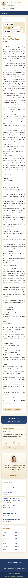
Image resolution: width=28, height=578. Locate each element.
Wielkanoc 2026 (7, 492)
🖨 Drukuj (7, 31)
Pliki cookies (20, 576)
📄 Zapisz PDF (17, 31)
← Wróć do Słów (7, 20)
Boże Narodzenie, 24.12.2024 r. (12, 519)
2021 (4, 546)
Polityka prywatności (10, 576)
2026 (4, 532)
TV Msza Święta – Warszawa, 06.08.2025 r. (11, 507)
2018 (16, 535)
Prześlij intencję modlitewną (12, 409)
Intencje (24, 568)
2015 (16, 544)
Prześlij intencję (14, 475)
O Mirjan (4, 568)
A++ (17, 28)
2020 (4, 549)
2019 (16, 532)
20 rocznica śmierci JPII (9, 513)
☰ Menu (4, 13)
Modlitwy (18, 568)
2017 (16, 538)
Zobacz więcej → (14, 448)
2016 (16, 541)
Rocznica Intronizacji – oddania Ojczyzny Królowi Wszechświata (12, 499)
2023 (4, 541)
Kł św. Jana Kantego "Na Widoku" (12, 487)
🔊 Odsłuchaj (9, 24)
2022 (4, 544)
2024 (4, 538)
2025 (4, 535)
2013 (16, 549)
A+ (13, 28)
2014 (16, 546)
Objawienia (11, 568)
